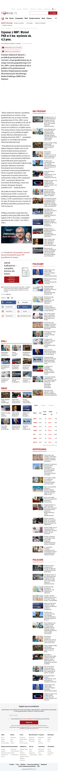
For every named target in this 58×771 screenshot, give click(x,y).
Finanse (12, 743)
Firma (11, 739)
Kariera (21, 741)
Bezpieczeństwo (6, 746)
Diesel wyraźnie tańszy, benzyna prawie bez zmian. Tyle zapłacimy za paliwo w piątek (16, 354)
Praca (21, 734)
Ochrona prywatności (33, 764)
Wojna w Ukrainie (40, 23)
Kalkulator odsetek (24, 756)
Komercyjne (32, 741)
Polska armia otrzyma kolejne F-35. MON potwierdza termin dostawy (27, 380)
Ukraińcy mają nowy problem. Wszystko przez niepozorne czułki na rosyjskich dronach (5, 414)
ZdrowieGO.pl (33, 9)
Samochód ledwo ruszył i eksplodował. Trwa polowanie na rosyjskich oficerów (16, 401)
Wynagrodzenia (23, 739)
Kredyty (12, 753)
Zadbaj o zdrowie (7, 25)
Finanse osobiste (19, 23)
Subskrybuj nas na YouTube (13, 47)
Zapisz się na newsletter (12, 51)
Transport (41, 734)
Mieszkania (31, 739)
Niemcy (3, 741)
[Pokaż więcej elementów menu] (56, 18)
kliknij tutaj (36, 728)
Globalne (3, 751)
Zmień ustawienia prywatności (27, 766)
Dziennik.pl (41, 746)
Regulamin (44, 764)
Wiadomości (41, 749)
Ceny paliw (29, 23)
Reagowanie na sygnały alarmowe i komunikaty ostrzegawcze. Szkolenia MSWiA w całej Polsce (16, 367)
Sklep (55, 9)
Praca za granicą (24, 743)
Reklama (23, 764)
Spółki (49, 739)
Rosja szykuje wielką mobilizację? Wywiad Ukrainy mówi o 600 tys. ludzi (5, 401)
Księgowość (32, 753)
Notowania (51, 734)
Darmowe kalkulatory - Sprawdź (12, 279)
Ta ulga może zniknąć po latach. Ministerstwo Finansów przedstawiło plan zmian (5, 380)
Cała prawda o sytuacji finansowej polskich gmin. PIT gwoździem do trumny (15, 255)
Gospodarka (8, 28)
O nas (17, 764)
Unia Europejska (5, 743)
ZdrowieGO (51, 746)
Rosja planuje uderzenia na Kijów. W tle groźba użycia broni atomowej (16, 427)
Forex (49, 741)
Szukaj (54, 13)
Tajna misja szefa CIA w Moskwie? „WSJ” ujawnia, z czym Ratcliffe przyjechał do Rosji (16, 414)
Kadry (30, 751)
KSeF (11, 741)
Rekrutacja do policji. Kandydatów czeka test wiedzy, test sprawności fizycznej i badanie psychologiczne (16, 380)
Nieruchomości (33, 734)
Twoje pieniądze (15, 754)
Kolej (39, 741)
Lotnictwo (40, 743)
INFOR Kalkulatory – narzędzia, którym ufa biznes (10, 268)
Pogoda (40, 754)
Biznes (12, 734)
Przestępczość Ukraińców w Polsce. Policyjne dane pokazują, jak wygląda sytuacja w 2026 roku (5, 367)
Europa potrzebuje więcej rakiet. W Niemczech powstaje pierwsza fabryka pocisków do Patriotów (27, 401)
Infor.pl (31, 746)
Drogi (39, 739)
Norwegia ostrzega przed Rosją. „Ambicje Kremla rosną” (5, 427)
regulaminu (30, 719)
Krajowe (3, 749)
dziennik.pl (19, 9)
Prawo (30, 749)
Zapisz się (29, 722)
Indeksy (49, 737)
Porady (49, 754)
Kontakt (12, 764)
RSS (38, 766)
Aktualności (13, 737)
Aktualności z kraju (5, 753)
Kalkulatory (23, 746)
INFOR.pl (13, 9)
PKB (8, 298)
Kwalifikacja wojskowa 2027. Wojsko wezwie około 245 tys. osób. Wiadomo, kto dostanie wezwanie (27, 354)
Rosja (2, 737)
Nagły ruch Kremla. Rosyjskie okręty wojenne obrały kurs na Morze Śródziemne (27, 414)
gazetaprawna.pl (47, 9)
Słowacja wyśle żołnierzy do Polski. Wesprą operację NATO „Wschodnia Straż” (27, 427)
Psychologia (50, 753)
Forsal (2, 28)
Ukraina (3, 739)
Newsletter (40, 9)
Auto (39, 753)
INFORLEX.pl (25, 9)
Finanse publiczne (15, 751)
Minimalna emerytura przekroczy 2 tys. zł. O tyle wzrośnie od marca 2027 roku (5, 354)
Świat (2, 734)
